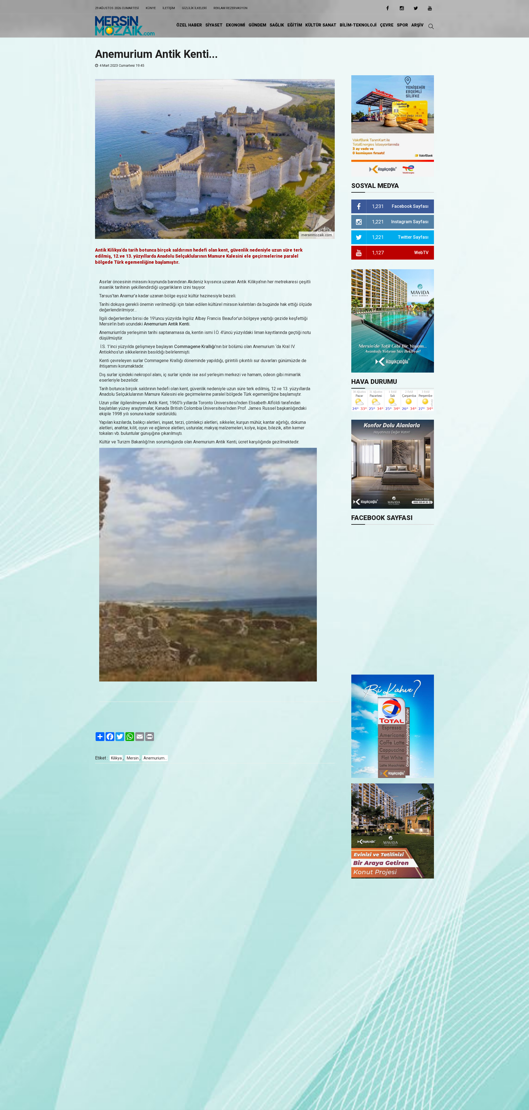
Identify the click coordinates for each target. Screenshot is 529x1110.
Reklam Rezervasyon (230, 8)
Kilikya (116, 758)
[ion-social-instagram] (402, 10)
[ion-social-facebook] (388, 10)
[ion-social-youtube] (430, 10)
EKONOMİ (235, 25)
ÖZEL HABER (189, 25)
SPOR (402, 25)
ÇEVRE (386, 25)
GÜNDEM (257, 25)
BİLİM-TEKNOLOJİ (358, 25)
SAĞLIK (276, 25)
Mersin (133, 758)
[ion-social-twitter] (416, 10)
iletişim (169, 8)
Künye (151, 8)
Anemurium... (155, 758)
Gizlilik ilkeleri (194, 8)
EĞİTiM (294, 25)
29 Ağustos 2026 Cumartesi (117, 8)
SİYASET (214, 25)
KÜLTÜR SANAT (320, 25)
